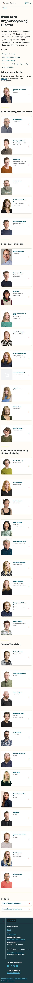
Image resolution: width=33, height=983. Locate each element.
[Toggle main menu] (28, 3)
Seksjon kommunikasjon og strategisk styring (15, 64)
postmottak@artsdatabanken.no (15, 952)
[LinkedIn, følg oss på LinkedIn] (14, 966)
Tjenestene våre (11, 932)
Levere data (11, 980)
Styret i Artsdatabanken (11, 903)
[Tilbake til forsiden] (8, 3)
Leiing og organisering (8, 54)
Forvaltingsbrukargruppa (12, 909)
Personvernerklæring (7, 978)
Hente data (4, 980)
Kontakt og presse (11, 934)
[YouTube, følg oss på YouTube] (17, 966)
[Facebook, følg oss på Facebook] (8, 966)
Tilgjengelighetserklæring (20, 978)
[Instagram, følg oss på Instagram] (11, 966)
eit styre (4, 78)
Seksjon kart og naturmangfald (11, 57)
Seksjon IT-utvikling (7, 67)
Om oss (5, 7)
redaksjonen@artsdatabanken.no (16, 939)
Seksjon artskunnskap (8, 60)
